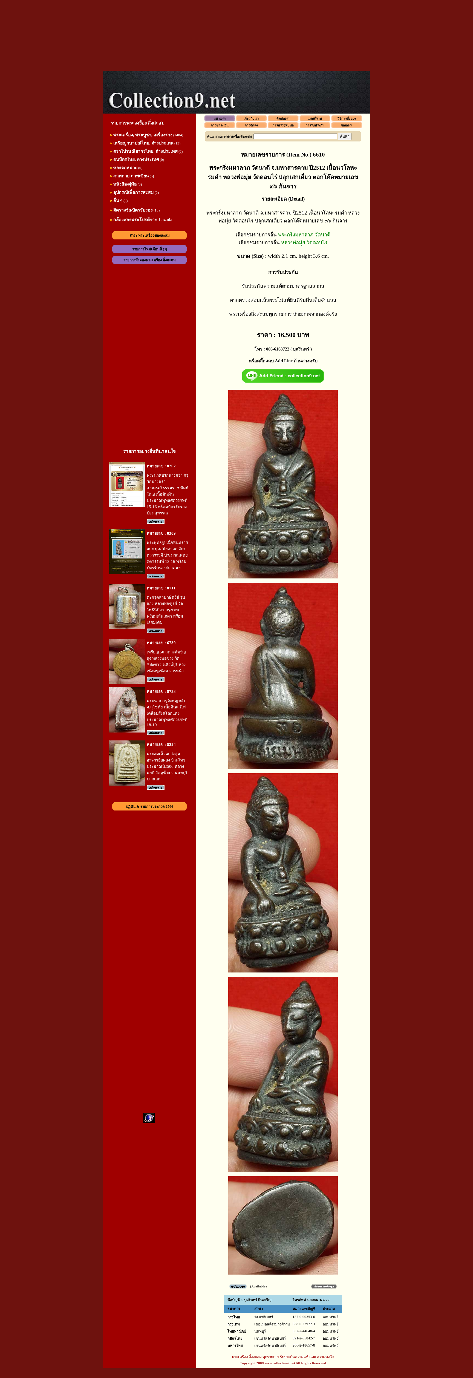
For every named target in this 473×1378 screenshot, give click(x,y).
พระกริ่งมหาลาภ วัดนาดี (304, 235)
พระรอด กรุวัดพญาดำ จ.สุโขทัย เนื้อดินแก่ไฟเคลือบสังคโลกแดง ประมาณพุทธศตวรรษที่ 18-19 (167, 713)
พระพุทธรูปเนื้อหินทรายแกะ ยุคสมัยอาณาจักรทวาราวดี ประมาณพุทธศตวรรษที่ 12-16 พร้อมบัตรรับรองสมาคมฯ (167, 555)
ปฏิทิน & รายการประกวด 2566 (149, 806)
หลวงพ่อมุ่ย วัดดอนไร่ (304, 242)
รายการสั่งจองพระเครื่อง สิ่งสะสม (149, 260)
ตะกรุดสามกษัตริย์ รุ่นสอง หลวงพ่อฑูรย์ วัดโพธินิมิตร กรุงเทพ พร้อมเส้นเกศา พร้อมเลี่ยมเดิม (166, 610)
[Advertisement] (236, 35)
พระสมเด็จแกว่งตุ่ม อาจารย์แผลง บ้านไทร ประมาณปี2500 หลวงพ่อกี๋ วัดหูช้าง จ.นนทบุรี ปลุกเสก (167, 766)
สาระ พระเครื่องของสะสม (149, 235)
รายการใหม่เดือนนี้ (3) (149, 249)
